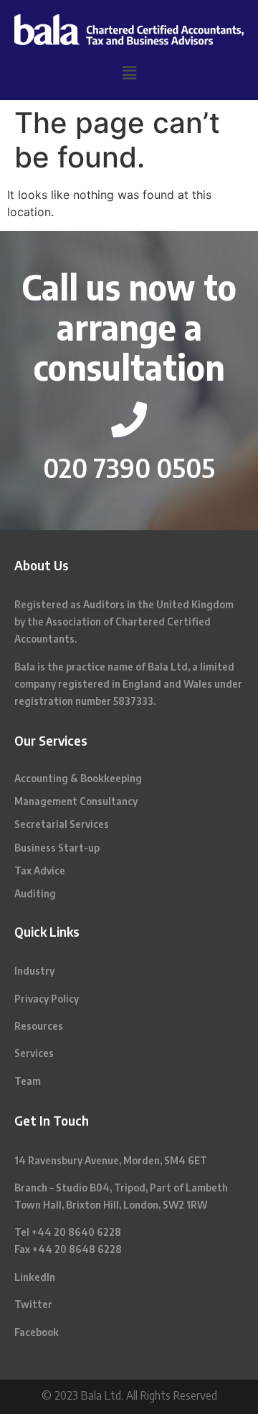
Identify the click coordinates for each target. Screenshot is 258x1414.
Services (34, 1053)
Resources (38, 1026)
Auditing (35, 893)
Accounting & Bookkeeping (78, 778)
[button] (129, 72)
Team (27, 1081)
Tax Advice (39, 870)
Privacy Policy (46, 999)
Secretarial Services (61, 824)
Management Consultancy (76, 801)
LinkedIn (34, 1277)
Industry (34, 971)
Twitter (33, 1304)
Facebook (36, 1332)
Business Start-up (57, 848)
